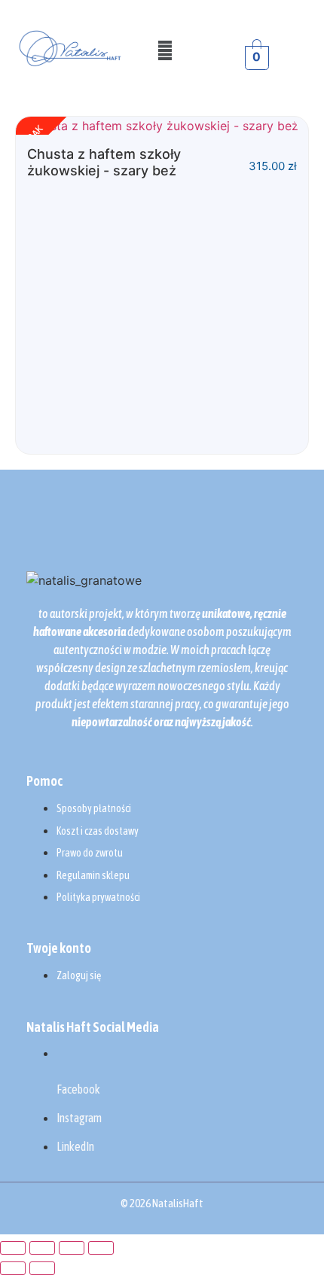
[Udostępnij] (71, 1248)
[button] (165, 50)
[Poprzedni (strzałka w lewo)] (13, 1268)
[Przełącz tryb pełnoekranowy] (42, 1248)
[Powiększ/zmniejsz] (13, 1248)
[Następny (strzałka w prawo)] (42, 1268)
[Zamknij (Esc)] (101, 1248)
